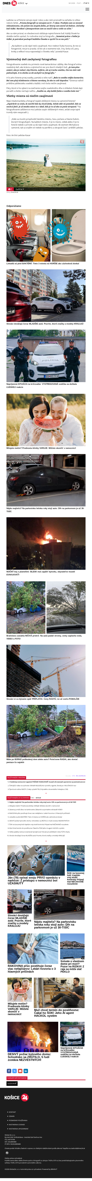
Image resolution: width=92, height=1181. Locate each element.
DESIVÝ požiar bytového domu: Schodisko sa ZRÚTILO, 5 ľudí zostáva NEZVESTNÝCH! (39, 821)
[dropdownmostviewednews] (46, 793)
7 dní (32, 798)
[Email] (20, 1071)
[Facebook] (9, 1071)
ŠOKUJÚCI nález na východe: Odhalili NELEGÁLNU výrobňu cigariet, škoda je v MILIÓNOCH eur (42, 785)
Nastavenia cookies (17, 1125)
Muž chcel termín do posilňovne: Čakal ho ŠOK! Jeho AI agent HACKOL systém (36, 828)
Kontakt (12, 1112)
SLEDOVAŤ (12, 1083)
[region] (26, 4)
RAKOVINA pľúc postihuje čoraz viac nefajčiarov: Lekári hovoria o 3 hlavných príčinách (39, 813)
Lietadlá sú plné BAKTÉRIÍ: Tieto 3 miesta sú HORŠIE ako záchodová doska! (35, 817)
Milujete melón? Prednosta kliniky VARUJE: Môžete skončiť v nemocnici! (34, 806)
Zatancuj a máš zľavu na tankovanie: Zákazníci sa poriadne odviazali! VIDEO (35, 809)
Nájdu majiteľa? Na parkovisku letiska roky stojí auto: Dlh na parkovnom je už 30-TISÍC (42, 802)
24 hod (38, 798)
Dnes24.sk (14, 192)
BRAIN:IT (54, 1169)
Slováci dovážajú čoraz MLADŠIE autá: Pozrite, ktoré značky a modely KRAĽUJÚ (37, 835)
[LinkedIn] (25, 1071)
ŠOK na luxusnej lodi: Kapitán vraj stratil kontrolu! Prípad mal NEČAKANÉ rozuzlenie (38, 824)
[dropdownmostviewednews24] (46, 841)
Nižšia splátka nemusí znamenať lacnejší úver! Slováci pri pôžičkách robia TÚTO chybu (39, 832)
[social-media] (7, 1153)
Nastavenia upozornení (18, 1129)
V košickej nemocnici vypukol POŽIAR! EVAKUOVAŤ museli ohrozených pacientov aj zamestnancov (47, 782)
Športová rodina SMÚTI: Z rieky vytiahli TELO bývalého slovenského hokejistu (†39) (38, 789)
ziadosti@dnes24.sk (78, 1148)
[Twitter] (14, 1071)
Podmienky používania (18, 1120)
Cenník (11, 1116)
